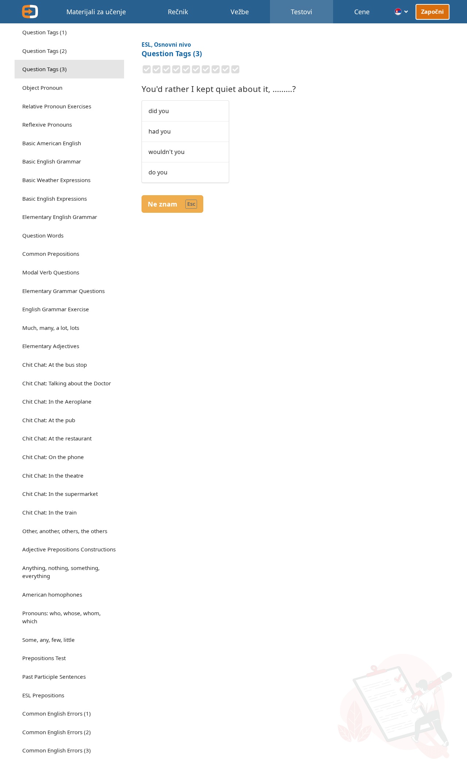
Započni (432, 11)
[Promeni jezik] (401, 11)
